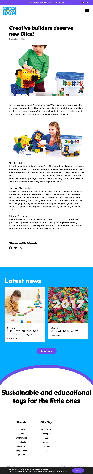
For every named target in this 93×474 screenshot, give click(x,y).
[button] (87, 10)
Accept (78, 470)
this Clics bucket (60, 219)
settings (66, 471)
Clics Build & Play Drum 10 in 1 (28, 175)
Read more (12, 338)
